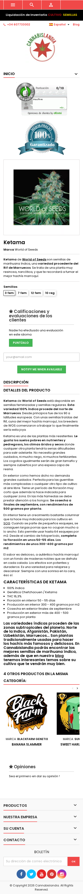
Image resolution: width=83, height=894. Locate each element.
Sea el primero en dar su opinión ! (34, 776)
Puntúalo (21, 343)
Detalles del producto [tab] (26, 390)
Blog (76, 24)
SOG (6, 523)
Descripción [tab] (15, 382)
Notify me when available (41, 369)
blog (59, 655)
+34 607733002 (18, 24)
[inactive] (41, 99)
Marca (8, 250)
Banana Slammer (27, 744)
